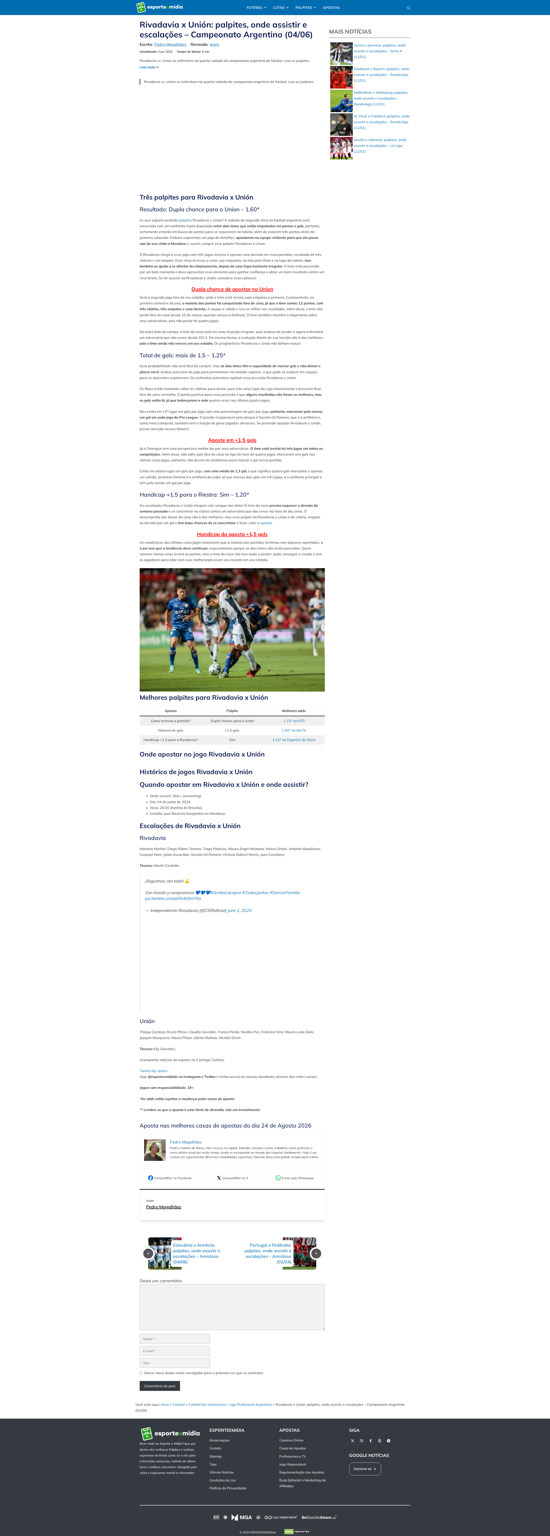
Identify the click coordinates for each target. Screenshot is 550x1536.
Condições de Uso (222, 1480)
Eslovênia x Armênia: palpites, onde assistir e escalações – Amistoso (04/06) (196, 1253)
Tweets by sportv (154, 1071)
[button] (409, 7)
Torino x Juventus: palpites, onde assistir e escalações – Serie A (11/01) (380, 51)
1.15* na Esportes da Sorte (294, 740)
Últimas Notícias (221, 1472)
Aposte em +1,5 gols (232, 440)
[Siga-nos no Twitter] (352, 1440)
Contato (215, 1448)
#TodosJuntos (255, 892)
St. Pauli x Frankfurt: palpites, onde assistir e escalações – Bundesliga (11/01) (382, 122)
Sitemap (215, 1456)
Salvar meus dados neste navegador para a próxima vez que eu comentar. (204, 1373)
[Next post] (316, 1253)
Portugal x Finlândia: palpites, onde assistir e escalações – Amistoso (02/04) (267, 1253)
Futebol (179, 1404)
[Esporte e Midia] (159, 7)
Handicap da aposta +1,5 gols (232, 534)
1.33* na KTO (293, 721)
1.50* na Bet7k (294, 730)
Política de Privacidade (227, 1488)
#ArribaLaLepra (225, 892)
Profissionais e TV (292, 1456)
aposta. (266, 523)
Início (165, 1404)
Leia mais (147, 67)
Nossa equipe (219, 1440)
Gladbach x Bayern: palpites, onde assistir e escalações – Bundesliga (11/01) (381, 75)
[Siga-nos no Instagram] (361, 1440)
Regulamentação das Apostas (301, 1472)
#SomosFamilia (284, 892)
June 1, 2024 (239, 910)
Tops (213, 1464)
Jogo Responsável (292, 1464)
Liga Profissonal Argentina (250, 1404)
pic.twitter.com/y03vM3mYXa (173, 898)
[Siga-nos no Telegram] (388, 1440)
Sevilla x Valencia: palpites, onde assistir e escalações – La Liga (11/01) (380, 145)
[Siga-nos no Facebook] (370, 1440)
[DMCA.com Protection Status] (297, 1532)
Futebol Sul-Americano (207, 1404)
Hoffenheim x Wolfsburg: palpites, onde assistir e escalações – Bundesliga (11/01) (381, 98)
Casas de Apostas (292, 1448)
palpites (186, 220)
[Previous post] (148, 1253)
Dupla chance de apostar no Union (232, 289)
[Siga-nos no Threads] (379, 1440)
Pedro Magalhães (163, 1206)
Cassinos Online (291, 1440)
